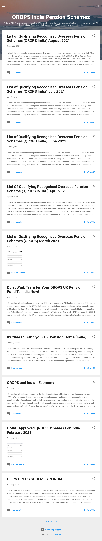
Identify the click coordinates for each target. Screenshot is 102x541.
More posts (51, 521)
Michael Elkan (56, 534)
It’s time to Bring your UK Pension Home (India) (46, 337)
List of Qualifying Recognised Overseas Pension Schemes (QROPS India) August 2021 (47, 38)
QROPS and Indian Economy (30, 382)
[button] (93, 36)
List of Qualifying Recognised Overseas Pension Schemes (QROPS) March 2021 (47, 238)
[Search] (98, 7)
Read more (89, 72)
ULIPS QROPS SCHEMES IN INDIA (35, 479)
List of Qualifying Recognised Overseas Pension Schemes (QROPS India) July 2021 (47, 89)
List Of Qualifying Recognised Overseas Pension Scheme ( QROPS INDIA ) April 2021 (47, 188)
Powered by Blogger (52, 529)
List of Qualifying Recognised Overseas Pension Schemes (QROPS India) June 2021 (47, 139)
